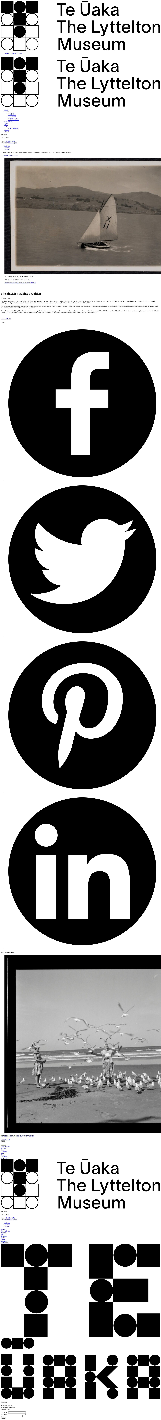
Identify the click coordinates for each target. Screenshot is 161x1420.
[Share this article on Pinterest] (82, 792)
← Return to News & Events (13, 53)
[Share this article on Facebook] (82, 480)
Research (3, 1148)
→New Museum (13, 128)
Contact (6, 130)
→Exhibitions (12, 115)
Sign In (6, 131)
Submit (3, 1418)
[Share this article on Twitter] (82, 636)
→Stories (11, 113)
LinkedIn (7, 149)
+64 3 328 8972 (10, 141)
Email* (3, 1416)
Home (6, 110)
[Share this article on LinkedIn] (82, 948)
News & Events (5, 1146)
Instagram (7, 146)
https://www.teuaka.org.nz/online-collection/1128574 (20, 283)
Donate (6, 123)
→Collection (12, 116)
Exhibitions (4, 1156)
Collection (4, 1151)
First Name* (4, 1412)
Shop (6, 125)
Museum (3, 1145)
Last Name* (4, 1414)
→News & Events (13, 120)
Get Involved (8, 121)
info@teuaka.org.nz (11, 143)
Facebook (7, 147)
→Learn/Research (13, 118)
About (6, 126)
